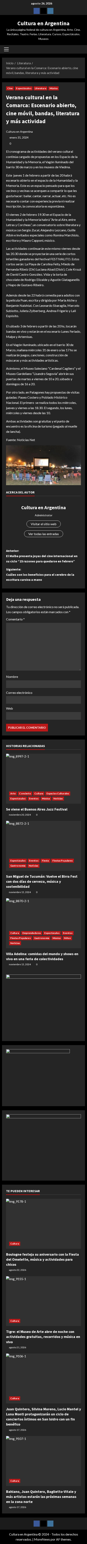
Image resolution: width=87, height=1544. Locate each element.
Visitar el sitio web (43, 524)
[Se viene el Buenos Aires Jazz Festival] (43, 779)
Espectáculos (23, 88)
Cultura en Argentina (43, 23)
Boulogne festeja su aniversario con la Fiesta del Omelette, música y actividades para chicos (42, 1259)
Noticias (58, 798)
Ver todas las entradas (43, 534)
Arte (13, 793)
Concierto (25, 793)
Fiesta (45, 860)
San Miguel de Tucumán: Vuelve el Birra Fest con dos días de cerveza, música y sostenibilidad (41, 881)
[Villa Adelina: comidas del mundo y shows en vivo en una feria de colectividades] (43, 923)
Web (9, 708)
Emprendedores (31, 932)
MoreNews (42, 1539)
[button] (6, 49)
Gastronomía (17, 865)
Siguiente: (40, 574)
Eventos (33, 798)
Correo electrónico (19, 692)
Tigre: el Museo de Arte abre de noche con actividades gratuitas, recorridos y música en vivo (43, 1336)
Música (54, 88)
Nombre (12, 676)
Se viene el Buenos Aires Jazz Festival (36, 809)
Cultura (38, 793)
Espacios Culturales (58, 793)
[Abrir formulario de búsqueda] (80, 49)
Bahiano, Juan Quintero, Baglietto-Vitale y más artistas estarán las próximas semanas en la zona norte (41, 1496)
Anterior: (41, 556)
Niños (67, 938)
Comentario (15, 619)
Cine (10, 88)
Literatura (40, 88)
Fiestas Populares (62, 860)
